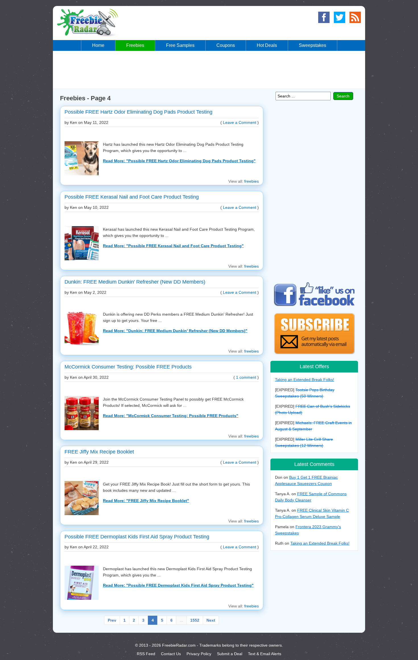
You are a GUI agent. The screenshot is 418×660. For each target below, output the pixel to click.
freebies (251, 181)
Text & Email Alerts (264, 653)
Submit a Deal (229, 653)
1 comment (246, 377)
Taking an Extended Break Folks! (304, 379)
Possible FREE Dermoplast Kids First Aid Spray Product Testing (137, 537)
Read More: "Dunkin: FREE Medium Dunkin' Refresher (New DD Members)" (175, 330)
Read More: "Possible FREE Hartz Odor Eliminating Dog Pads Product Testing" (179, 161)
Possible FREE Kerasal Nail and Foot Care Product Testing (132, 197)
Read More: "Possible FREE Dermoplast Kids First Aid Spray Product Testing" (178, 585)
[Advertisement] (209, 69)
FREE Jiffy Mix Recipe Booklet (99, 452)
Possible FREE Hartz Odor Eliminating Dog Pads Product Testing (138, 112)
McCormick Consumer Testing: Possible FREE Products (128, 367)
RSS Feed (146, 653)
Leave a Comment (239, 122)
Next (210, 620)
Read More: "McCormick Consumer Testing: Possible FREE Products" (170, 415)
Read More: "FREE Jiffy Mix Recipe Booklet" (146, 500)
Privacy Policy (199, 653)
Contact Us (171, 653)
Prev (112, 620)
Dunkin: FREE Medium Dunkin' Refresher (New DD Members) (135, 282)
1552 (194, 620)
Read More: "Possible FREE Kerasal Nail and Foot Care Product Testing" (173, 245)
